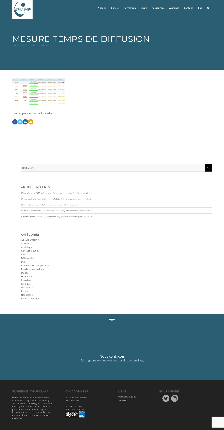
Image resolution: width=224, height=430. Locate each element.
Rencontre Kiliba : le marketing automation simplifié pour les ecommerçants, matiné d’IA (57, 216)
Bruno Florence (39, 45)
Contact (122, 400)
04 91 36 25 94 (76, 406)
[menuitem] (102, 7)
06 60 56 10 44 (77, 409)
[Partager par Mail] (30, 122)
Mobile (24, 291)
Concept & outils (29, 250)
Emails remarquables (32, 269)
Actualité (25, 243)
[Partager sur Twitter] (20, 122)
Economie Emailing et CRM (35, 265)
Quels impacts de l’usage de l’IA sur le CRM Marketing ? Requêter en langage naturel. (56, 198)
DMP (23, 261)
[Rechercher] (208, 7)
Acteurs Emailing (29, 239)
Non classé (27, 294)
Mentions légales (127, 396)
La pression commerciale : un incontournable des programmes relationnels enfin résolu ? (57, 210)
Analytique (27, 247)
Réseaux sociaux (30, 298)
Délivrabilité (27, 258)
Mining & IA (27, 287)
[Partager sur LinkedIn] (25, 122)
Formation (26, 276)
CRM (23, 254)
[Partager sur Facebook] (15, 122)
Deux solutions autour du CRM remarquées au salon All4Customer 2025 (50, 204)
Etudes (25, 272)
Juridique (26, 283)
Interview (26, 280)
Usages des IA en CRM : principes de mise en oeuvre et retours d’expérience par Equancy (57, 193)
